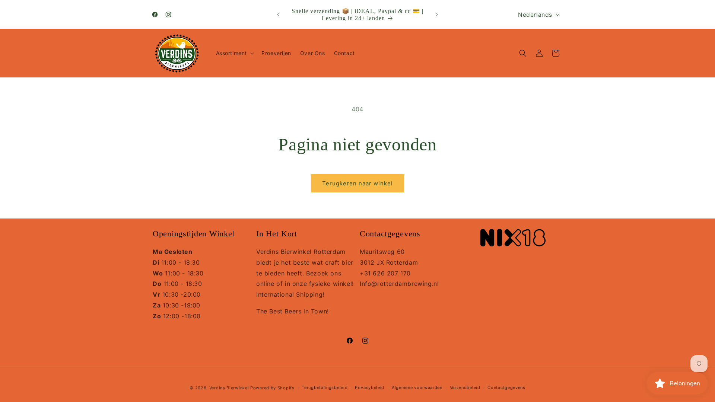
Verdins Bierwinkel (229, 387)
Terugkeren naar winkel (357, 183)
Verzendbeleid (465, 387)
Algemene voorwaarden (417, 387)
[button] (234, 53)
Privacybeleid (369, 387)
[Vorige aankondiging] (278, 14)
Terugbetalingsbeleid (324, 387)
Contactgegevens (506, 387)
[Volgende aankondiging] (437, 14)
